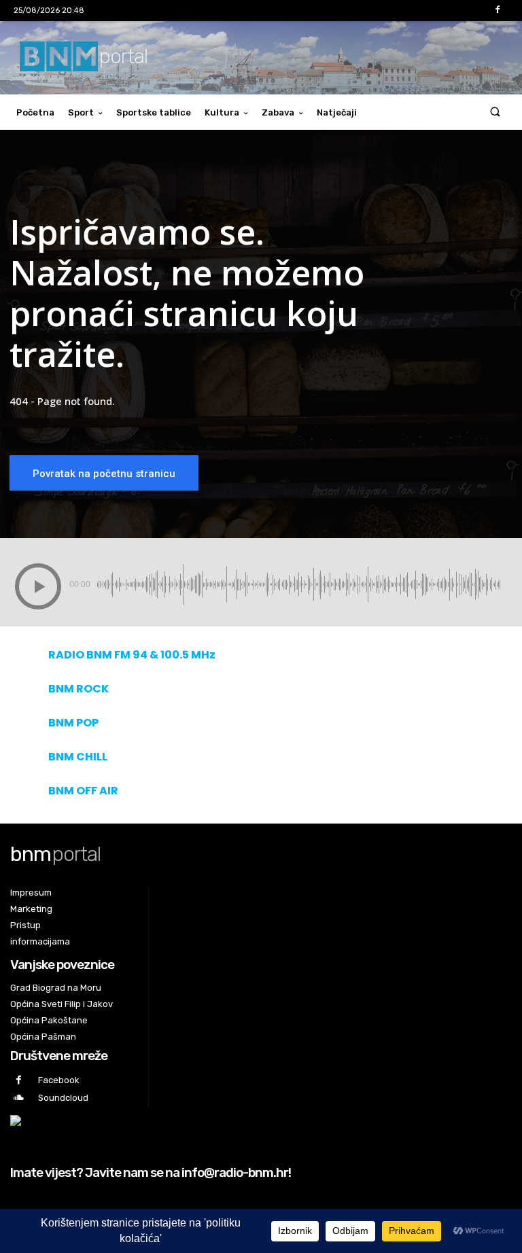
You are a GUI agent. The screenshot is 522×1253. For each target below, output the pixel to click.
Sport (81, 112)
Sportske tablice (153, 112)
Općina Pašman (43, 1036)
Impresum (31, 892)
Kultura (222, 112)
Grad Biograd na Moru (55, 988)
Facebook (59, 1080)
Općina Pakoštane (49, 1020)
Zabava (278, 112)
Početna (35, 112)
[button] (495, 112)
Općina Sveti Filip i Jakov (61, 1004)
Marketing (31, 909)
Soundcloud (63, 1098)
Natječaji (337, 112)
